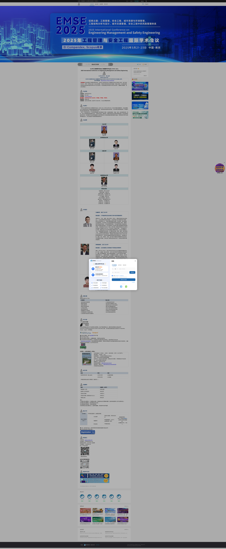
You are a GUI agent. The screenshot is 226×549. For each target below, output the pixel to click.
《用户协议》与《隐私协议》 (119, 275)
